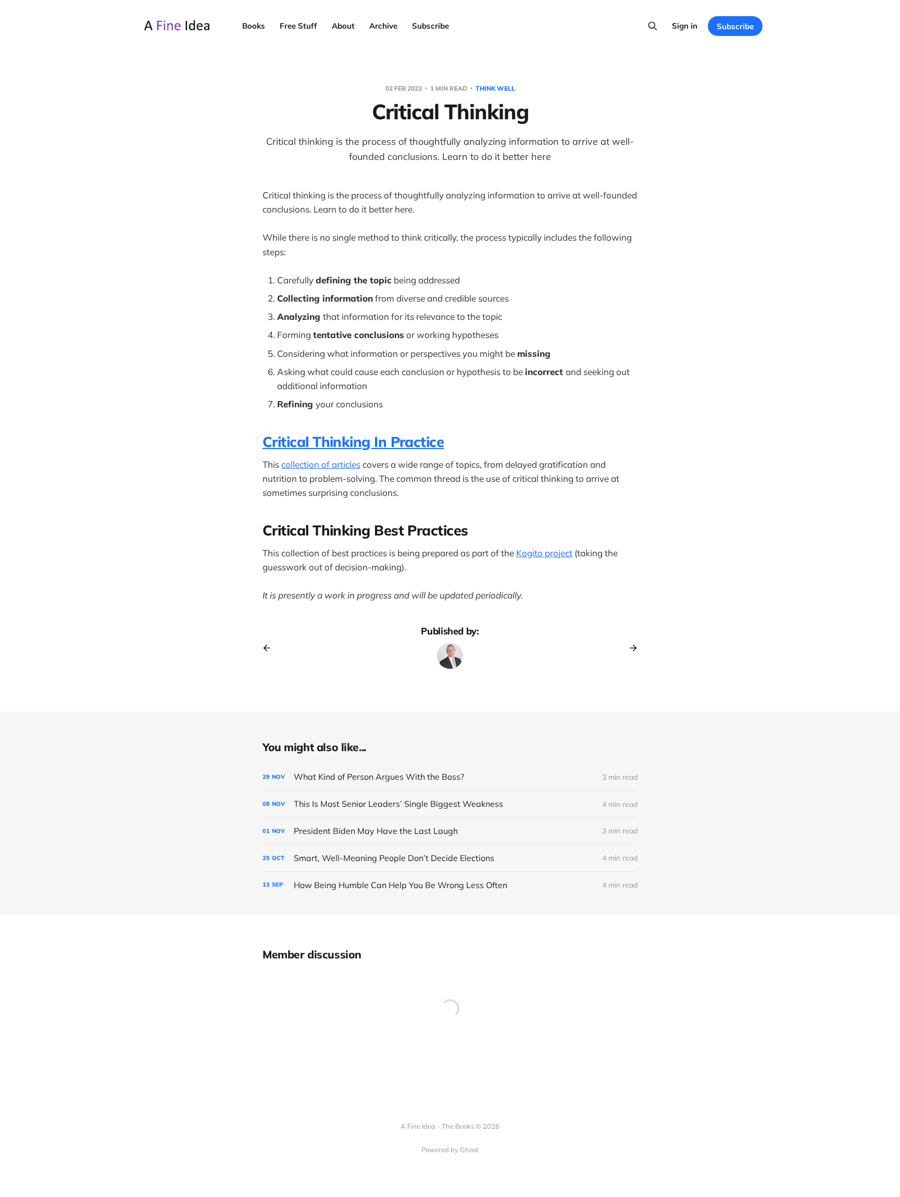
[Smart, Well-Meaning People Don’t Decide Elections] (450, 858)
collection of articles (320, 464)
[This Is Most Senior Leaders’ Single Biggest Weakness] (450, 804)
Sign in (684, 26)
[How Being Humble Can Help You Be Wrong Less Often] (450, 885)
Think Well (495, 88)
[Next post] (630, 648)
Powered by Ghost (450, 1149)
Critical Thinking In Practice (353, 442)
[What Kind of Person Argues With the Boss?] (450, 777)
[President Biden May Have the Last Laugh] (450, 831)
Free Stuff (298, 26)
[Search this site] (652, 26)
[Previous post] (270, 648)
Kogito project (544, 552)
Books (253, 26)
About (343, 26)
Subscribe (430, 26)
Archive (383, 26)
